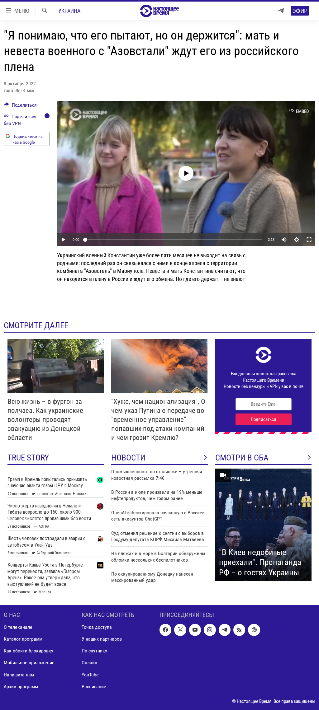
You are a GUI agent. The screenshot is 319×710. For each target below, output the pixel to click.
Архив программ (21, 686)
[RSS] (239, 630)
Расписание (94, 686)
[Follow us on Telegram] (225, 630)
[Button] (20, 106)
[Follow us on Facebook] (165, 630)
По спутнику (94, 651)
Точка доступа (97, 627)
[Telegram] (281, 11)
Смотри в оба (242, 458)
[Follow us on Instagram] (210, 630)
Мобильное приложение (29, 663)
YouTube (90, 675)
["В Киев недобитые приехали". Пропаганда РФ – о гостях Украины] (263, 525)
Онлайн (89, 663)
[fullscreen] (309, 239)
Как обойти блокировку (28, 651)
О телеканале (18, 627)
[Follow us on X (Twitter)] (180, 630)
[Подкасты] (254, 630)
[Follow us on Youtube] (195, 630)
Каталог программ (23, 639)
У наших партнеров (102, 639)
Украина (69, 10)
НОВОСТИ (128, 458)
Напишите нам (19, 675)
